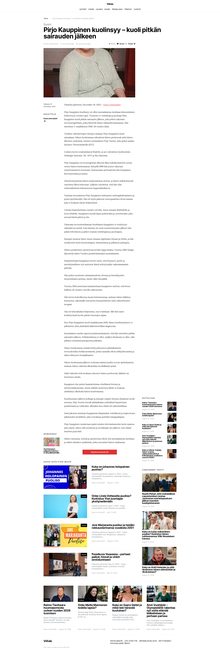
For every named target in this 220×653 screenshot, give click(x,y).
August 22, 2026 (148, 418)
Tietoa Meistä (116, 641)
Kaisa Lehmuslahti (50, 118)
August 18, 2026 (148, 506)
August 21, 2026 (148, 431)
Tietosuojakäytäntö (120, 643)
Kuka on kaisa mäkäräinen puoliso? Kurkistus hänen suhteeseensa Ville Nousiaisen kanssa (158, 535)
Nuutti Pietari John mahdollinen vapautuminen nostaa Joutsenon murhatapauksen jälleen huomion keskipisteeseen (158, 498)
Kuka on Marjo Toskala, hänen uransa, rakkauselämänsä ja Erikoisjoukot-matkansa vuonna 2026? (152, 454)
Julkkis (99, 9)
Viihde (110, 4)
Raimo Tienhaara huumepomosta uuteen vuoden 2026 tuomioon (152, 404)
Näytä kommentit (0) (99, 452)
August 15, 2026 (148, 575)
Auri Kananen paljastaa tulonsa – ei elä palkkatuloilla (51, 451)
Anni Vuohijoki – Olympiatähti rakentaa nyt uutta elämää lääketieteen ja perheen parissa (152, 439)
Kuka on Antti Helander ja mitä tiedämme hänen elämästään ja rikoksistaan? (158, 569)
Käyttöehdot (165, 641)
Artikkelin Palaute (148, 641)
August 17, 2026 (148, 542)
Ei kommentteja (68, 44)
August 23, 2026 (148, 409)
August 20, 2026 (148, 446)
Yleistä (137, 9)
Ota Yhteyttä (131, 641)
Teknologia (117, 9)
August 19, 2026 (148, 460)
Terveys (128, 9)
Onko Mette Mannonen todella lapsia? (152, 414)
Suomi (107, 9)
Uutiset (83, 9)
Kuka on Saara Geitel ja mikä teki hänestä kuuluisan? (151, 426)
